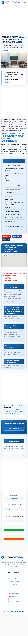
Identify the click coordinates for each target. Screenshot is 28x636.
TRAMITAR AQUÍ (14, 498)
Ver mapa (3, 50)
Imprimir (5, 239)
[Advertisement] (14, 19)
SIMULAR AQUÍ (15, 539)
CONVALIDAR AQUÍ (15, 530)
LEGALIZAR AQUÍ (15, 509)
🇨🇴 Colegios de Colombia (14, 599)
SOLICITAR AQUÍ (14, 521)
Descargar (6, 236)
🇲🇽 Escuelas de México (14, 601)
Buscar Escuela (15, 581)
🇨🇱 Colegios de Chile (14, 596)
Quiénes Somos (15, 578)
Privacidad (14, 584)
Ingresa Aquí (13, 428)
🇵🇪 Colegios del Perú (14, 593)
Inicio (14, 576)
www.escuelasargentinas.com (17, 611)
